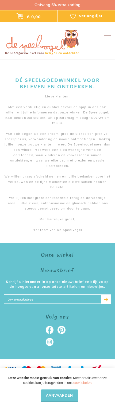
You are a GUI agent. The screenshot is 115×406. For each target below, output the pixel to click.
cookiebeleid (82, 383)
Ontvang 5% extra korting (57, 4)
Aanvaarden (59, 395)
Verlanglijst (90, 16)
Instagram (51, 342)
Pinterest (63, 330)
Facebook (51, 330)
